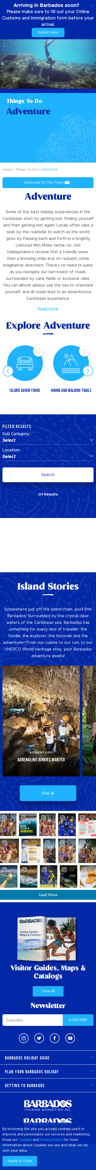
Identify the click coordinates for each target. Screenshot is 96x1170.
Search (48, 475)
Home (7, 169)
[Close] (92, 5)
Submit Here (48, 32)
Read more (48, 309)
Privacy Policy (51, 1140)
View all (48, 991)
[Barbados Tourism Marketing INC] (48, 1105)
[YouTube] (70, 1038)
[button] (48, 441)
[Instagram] (24, 1038)
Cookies (25, 1140)
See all (48, 793)
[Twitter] (39, 1038)
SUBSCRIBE (78, 1020)
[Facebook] (55, 1038)
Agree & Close (20, 1161)
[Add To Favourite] (38, 351)
